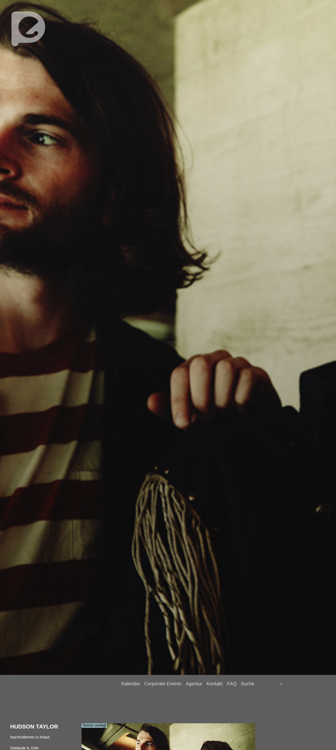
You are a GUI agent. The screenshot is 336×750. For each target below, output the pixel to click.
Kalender (130, 683)
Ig (272, 683)
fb (266, 683)
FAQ (232, 683)
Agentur (194, 683)
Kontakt (214, 683)
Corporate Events (162, 683)
